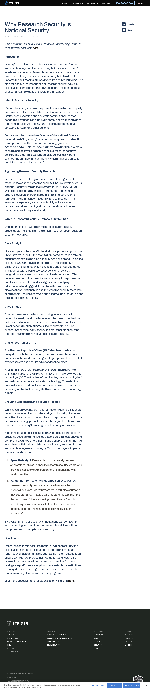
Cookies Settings (97, 685)
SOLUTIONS (78, 3)
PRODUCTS (65, 3)
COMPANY (105, 3)
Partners (129, 638)
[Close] (146, 685)
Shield (9, 645)
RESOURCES (92, 3)
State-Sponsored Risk (56, 635)
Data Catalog (12, 652)
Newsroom (98, 635)
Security (97, 645)
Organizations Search (16, 641)
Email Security (53, 645)
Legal (96, 648)
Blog (96, 638)
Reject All (114, 685)
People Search (13, 638)
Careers (128, 641)
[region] (75, 686)
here (35, 47)
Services (10, 648)
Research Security (55, 641)
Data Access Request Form (18, 681)
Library (97, 641)
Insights (10, 635)
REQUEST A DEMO (124, 3)
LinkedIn (128, 645)
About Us (129, 635)
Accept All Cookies (132, 685)
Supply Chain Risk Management (59, 638)
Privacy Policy (13, 677)
